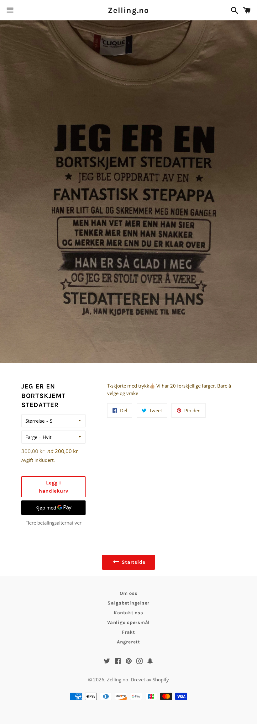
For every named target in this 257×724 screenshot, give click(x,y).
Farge (31, 437)
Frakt (128, 632)
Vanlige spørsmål (128, 622)
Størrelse (35, 421)
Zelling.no (128, 10)
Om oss (129, 593)
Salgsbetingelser (128, 603)
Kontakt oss (128, 613)
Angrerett (128, 642)
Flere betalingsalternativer (53, 523)
